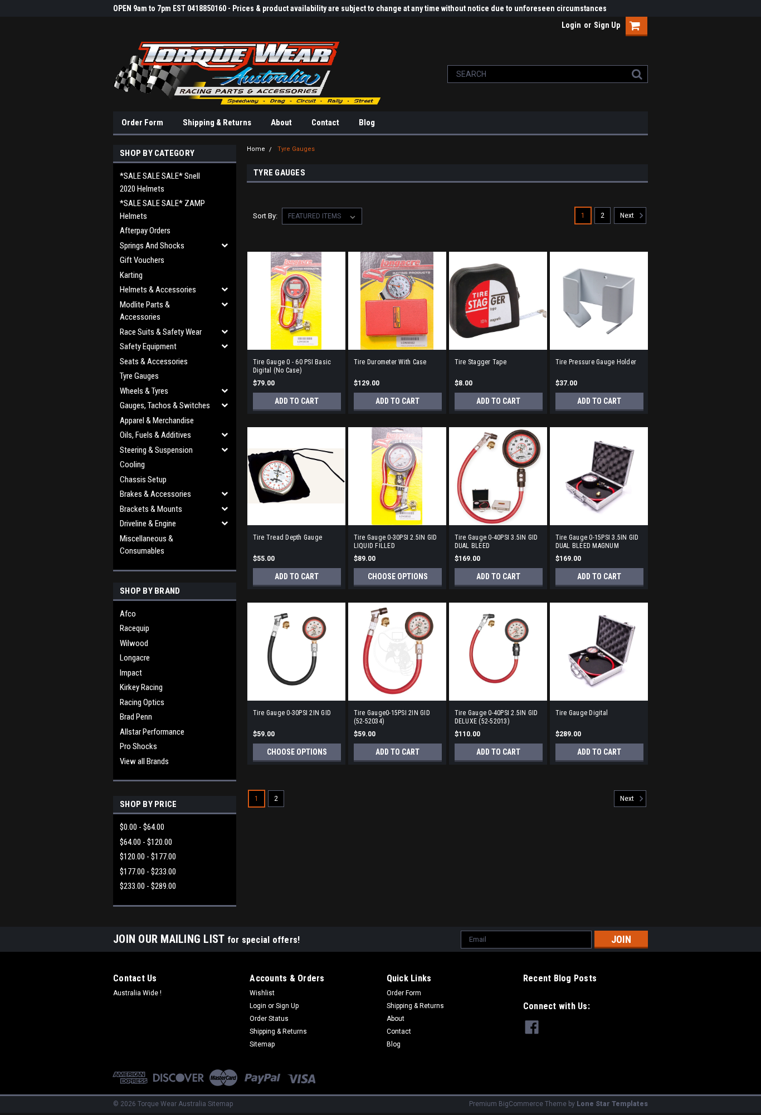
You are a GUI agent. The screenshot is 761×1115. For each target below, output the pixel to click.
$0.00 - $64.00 (142, 827)
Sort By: (265, 216)
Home (256, 149)
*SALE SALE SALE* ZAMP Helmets (162, 209)
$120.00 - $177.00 (148, 857)
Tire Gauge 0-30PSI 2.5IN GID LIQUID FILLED (395, 542)
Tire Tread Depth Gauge (288, 537)
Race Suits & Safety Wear (161, 332)
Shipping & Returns (217, 123)
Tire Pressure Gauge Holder (596, 362)
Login (571, 25)
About (281, 123)
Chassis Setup (143, 480)
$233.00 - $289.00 (148, 886)
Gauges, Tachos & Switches (165, 405)
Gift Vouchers (142, 260)
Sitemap (262, 1044)
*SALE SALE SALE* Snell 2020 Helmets (160, 182)
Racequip (134, 628)
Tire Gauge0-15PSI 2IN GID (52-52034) (392, 717)
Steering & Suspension (156, 450)
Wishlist (262, 993)
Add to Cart (297, 401)
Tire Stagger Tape (480, 362)
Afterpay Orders (145, 231)
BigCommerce (521, 1104)
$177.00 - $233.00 (148, 872)
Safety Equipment (148, 346)
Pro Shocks (138, 746)
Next (628, 215)
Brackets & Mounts (151, 509)
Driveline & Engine (148, 524)
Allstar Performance (152, 732)
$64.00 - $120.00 (146, 842)
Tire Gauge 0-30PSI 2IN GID (292, 713)
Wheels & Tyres (144, 391)
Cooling (132, 464)
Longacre (135, 658)
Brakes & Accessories (155, 494)
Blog (367, 123)
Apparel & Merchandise (157, 420)
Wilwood (134, 643)
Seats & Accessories (154, 361)
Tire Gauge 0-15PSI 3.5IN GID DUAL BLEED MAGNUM (597, 542)
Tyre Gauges (139, 376)
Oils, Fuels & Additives (155, 435)
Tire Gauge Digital (581, 713)
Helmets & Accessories (158, 290)
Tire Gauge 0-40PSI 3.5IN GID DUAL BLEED (496, 542)
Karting (131, 275)
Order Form (142, 123)
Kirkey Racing (141, 687)
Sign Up (607, 25)
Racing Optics (142, 702)
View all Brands (144, 761)
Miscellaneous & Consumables (146, 545)
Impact (131, 673)
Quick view (296, 342)
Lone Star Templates (612, 1104)
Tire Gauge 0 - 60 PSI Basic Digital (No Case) (292, 366)
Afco (128, 614)
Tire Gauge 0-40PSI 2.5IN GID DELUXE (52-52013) (496, 717)
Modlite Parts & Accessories (145, 311)
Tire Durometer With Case (390, 362)
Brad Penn (136, 717)
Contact (325, 123)
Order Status (269, 1019)
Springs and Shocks (152, 246)
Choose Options (398, 576)
